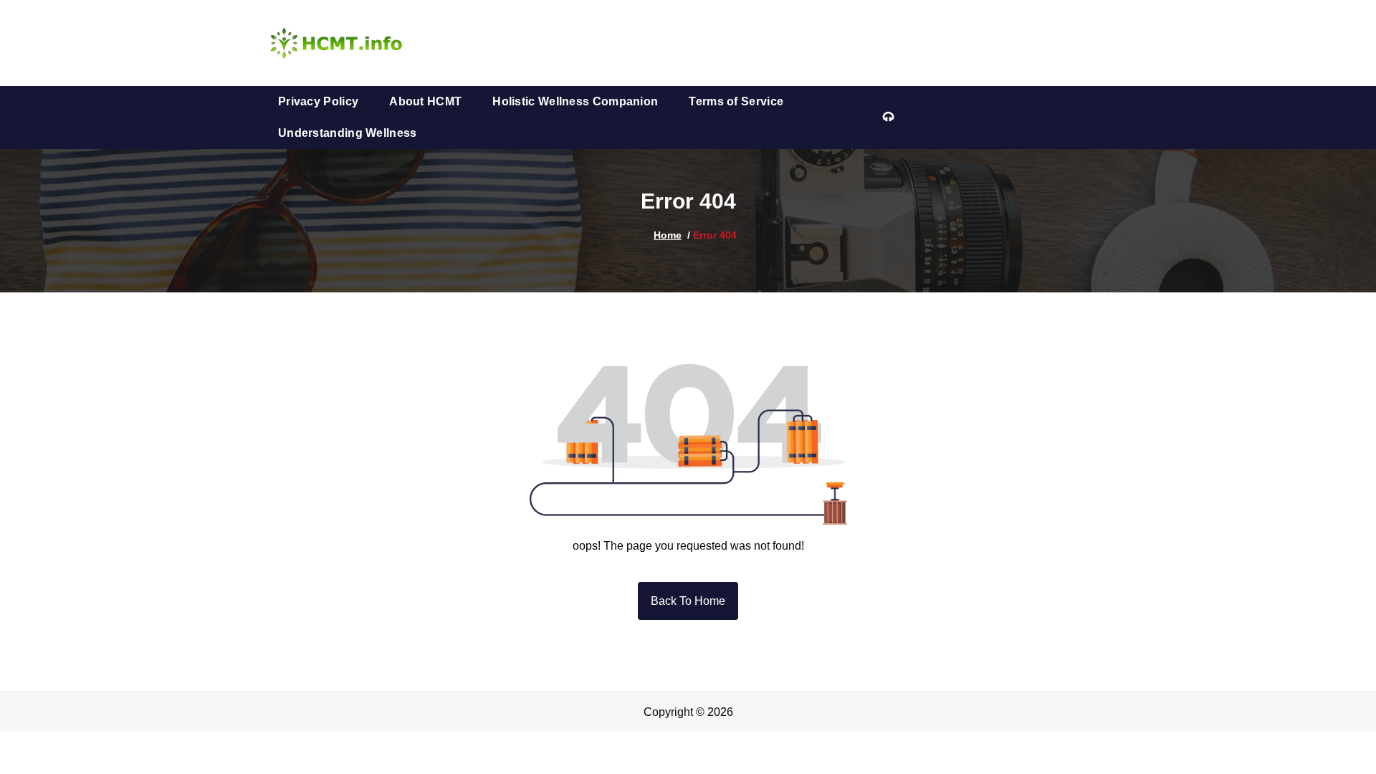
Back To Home (688, 601)
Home (668, 235)
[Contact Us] (888, 117)
